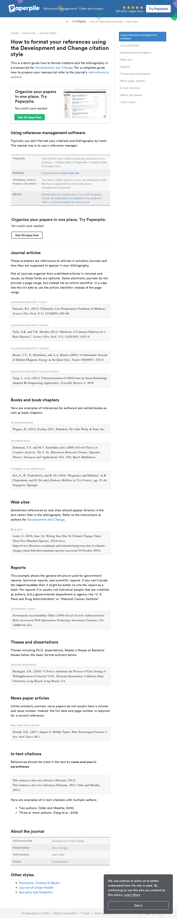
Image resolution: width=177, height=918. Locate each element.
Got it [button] (138, 905)
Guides (15, 33)
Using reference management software (138, 36)
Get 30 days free (29, 117)
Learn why (131, 21)
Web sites (126, 59)
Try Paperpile (158, 9)
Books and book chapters (135, 52)
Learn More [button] (132, 895)
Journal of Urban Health (36, 888)
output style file (69, 173)
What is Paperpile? (65, 913)
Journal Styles (48, 33)
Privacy (85, 913)
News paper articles (132, 81)
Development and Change (53, 68)
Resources (29, 33)
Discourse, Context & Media (39, 883)
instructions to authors (69, 198)
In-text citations (130, 88)
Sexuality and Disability (36, 892)
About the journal (131, 95)
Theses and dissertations (135, 73)
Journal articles (129, 45)
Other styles (128, 102)
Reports (125, 66)
